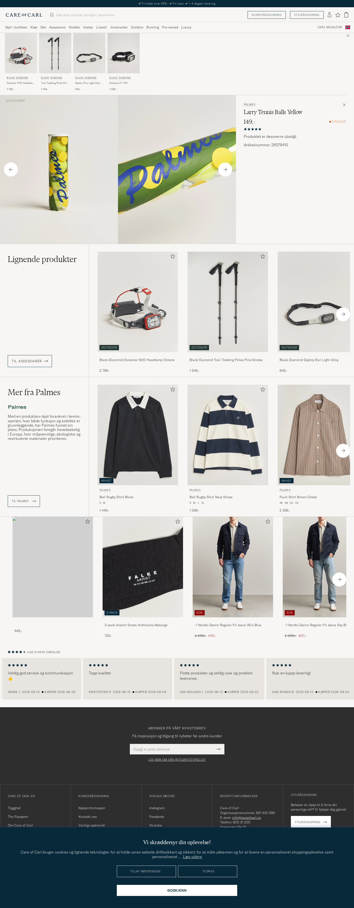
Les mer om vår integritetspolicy (177, 759)
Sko (43, 27)
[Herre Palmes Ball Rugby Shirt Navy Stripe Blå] (228, 435)
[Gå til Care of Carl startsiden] (24, 15)
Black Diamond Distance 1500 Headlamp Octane (136, 360)
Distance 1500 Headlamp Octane (20, 83)
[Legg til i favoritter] (171, 257)
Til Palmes (21, 501)
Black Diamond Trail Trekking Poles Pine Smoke (226, 360)
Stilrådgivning (307, 15)
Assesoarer (57, 27)
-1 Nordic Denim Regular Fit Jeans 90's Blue (228, 625)
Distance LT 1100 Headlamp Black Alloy (121, 83)
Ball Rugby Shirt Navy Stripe (211, 497)
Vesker (88, 27)
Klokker (74, 27)
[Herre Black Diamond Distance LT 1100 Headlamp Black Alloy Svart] (123, 53)
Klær (34, 27)
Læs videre (192, 856)
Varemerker (119, 27)
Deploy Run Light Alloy (87, 83)
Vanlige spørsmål (92, 825)
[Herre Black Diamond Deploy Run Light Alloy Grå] (89, 53)
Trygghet (14, 808)
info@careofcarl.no (246, 817)
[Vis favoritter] (337, 15)
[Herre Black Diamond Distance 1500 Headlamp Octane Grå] (21, 53)
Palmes (250, 104)
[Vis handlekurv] (346, 15)
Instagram (157, 808)
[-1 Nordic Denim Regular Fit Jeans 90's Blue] (233, 620)
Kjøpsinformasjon (92, 808)
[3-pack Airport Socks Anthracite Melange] (143, 620)
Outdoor (137, 27)
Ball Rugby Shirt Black (116, 497)
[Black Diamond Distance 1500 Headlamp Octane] (138, 355)
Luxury (186, 27)
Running (152, 27)
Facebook (156, 816)
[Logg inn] (329, 15)
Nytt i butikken (16, 27)
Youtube (155, 825)
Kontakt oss (88, 816)
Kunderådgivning (267, 15)
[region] (177, 678)
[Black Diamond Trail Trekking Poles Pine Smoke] (228, 355)
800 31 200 (241, 822)
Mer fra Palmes (34, 392)
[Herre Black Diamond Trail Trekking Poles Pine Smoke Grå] (55, 53)
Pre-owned (170, 27)
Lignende (42, 259)
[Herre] (53, 567)
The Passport (18, 816)
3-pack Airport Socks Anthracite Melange (136, 625)
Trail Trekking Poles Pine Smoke (54, 83)
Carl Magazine (330, 27)
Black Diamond (17, 78)
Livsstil (101, 27)
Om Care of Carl (20, 825)
